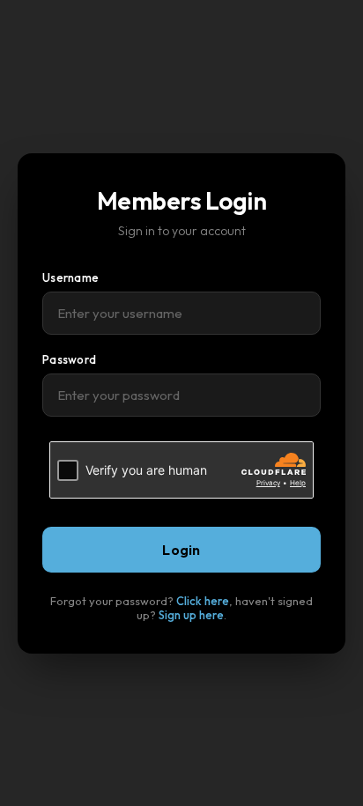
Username (70, 277)
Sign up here (191, 615)
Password (69, 359)
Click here (202, 601)
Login (181, 549)
